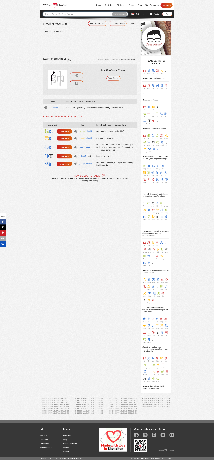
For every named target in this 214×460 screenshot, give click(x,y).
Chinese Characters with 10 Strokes (89, 399)
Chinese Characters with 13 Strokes (89, 404)
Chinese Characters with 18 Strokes (89, 414)
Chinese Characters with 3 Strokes (55, 402)
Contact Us (44, 439)
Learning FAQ (45, 443)
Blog (140, 5)
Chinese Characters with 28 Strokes (156, 399)
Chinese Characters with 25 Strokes (123, 410)
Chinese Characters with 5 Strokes (55, 406)
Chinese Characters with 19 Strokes (123, 399)
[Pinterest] (3, 233)
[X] (3, 227)
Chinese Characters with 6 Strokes (55, 408)
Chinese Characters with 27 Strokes (123, 414)
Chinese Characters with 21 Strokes (123, 402)
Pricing (132, 5)
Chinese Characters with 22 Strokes (123, 404)
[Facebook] (3, 221)
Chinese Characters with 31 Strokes (156, 404)
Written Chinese (103, 59)
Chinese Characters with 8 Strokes (55, 412)
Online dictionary (70, 443)
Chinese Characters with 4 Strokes (55, 404)
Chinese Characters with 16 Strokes (89, 410)
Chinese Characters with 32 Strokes (156, 406)
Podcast (66, 447)
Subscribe (166, 5)
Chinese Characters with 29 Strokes (156, 400)
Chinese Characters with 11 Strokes (89, 400)
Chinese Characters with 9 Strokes (55, 414)
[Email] (3, 238)
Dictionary (121, 5)
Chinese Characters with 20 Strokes (123, 400)
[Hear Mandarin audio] (76, 75)
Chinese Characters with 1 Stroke (55, 399)
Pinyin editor (120, 14)
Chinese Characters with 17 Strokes (89, 412)
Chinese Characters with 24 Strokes (123, 408)
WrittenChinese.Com (62, 458)
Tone (131, 23)
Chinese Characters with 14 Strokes (89, 406)
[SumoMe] (3, 244)
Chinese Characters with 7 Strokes (55, 410)
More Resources (152, 5)
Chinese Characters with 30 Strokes (156, 402)
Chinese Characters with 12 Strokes (89, 402)
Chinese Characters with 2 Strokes (55, 400)
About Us (43, 436)
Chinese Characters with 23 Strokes (123, 406)
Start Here (109, 5)
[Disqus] (90, 219)
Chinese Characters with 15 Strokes (89, 408)
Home (98, 5)
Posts (156, 14)
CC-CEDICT (162, 458)
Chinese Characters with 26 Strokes (123, 412)
